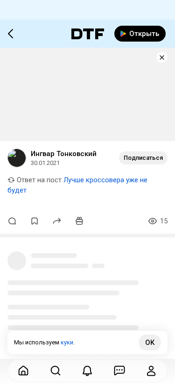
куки (67, 342)
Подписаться (143, 157)
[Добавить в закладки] (34, 221)
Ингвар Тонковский (64, 154)
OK (149, 342)
